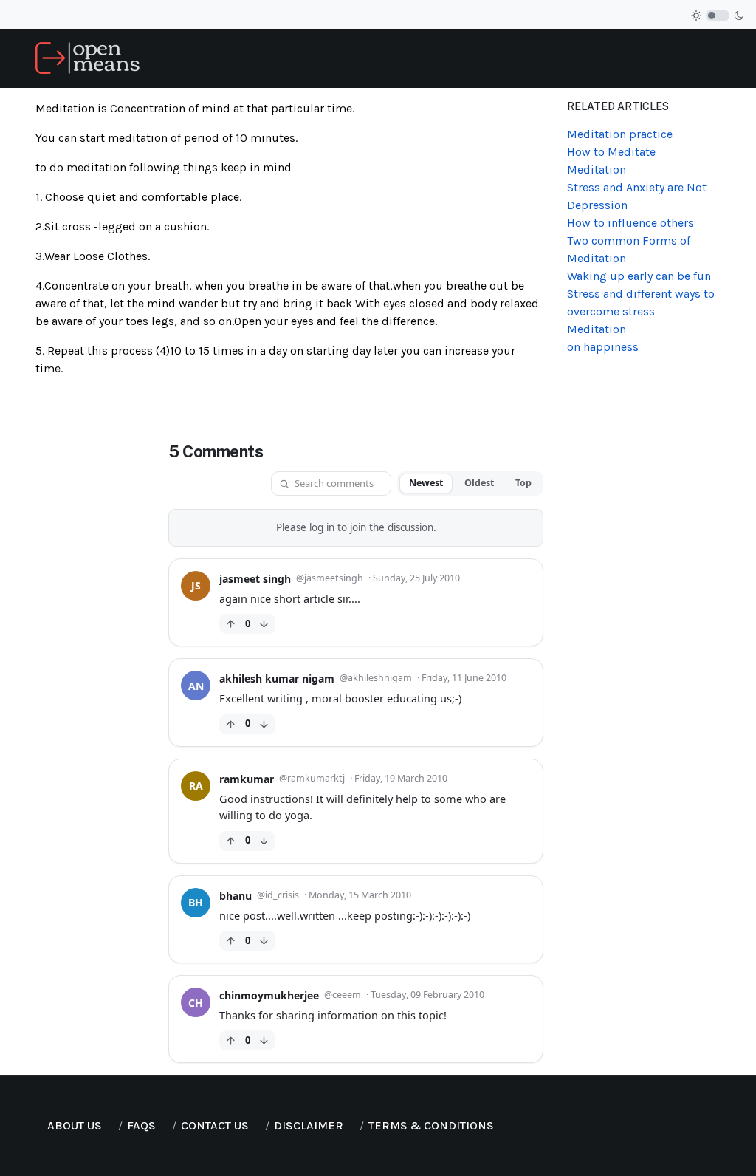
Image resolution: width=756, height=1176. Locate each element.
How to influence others (630, 223)
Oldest (479, 482)
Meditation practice (620, 134)
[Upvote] (230, 623)
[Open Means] (87, 57)
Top (523, 482)
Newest (426, 482)
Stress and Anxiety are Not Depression (637, 196)
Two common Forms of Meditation (628, 249)
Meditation (596, 170)
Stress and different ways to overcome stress (641, 302)
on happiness (603, 347)
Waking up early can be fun (639, 276)
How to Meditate (611, 152)
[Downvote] (263, 623)
